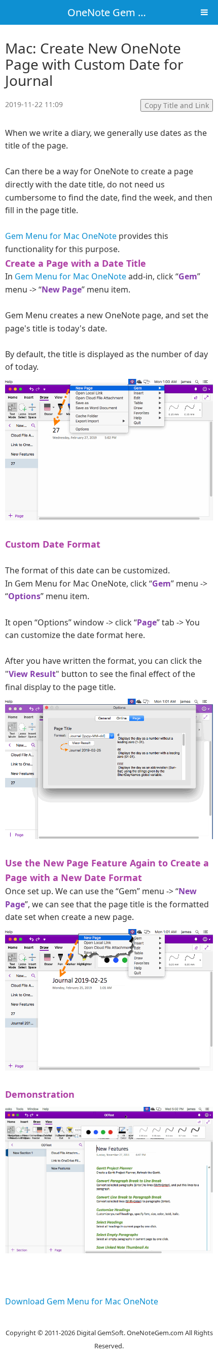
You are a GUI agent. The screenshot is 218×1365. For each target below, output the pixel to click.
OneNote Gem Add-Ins (120, 12)
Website (109, 1319)
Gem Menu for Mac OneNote (61, 235)
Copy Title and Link (176, 105)
